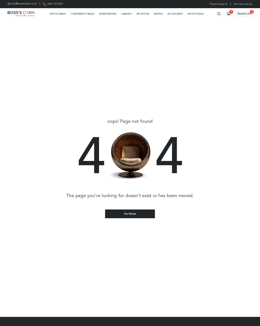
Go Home (130, 214)
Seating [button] (158, 14)
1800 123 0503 (55, 4)
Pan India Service (243, 4)
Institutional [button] (195, 14)
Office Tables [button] (57, 14)
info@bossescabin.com (24, 3)
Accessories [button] (175, 14)
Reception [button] (143, 14)
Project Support (219, 4)
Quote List (244, 13)
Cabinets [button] (126, 14)
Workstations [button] (107, 14)
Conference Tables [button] (82, 14)
